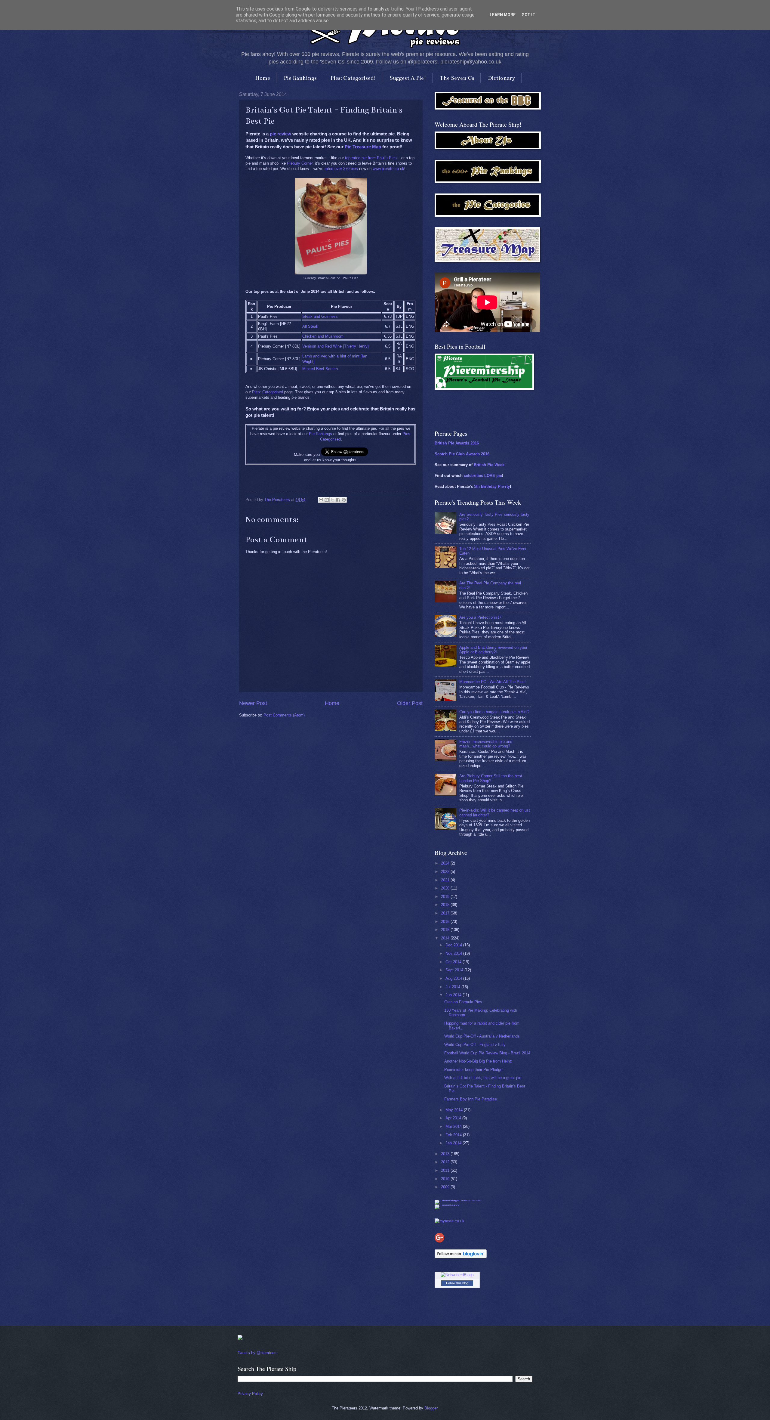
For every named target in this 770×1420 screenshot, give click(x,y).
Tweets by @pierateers (258, 1352)
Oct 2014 (454, 962)
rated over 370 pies (341, 168)
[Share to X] (332, 500)
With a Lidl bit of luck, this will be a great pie (482, 1077)
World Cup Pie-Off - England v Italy (475, 1044)
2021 (446, 880)
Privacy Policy (250, 1393)
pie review (280, 133)
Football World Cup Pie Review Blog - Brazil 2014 (487, 1053)
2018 (446, 904)
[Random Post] (240, 1338)
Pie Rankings (300, 78)
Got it (528, 14)
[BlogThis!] (327, 500)
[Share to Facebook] (338, 500)
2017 (446, 913)
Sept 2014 (454, 970)
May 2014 (454, 1110)
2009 (446, 1187)
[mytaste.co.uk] (449, 1221)
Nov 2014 (454, 953)
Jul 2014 (453, 987)
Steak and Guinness (320, 316)
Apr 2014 (453, 1118)
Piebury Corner (300, 163)
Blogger (430, 1408)
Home (262, 78)
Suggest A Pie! (408, 78)
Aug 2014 (454, 978)
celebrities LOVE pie (483, 475)
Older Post (410, 703)
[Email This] (321, 500)
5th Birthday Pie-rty (492, 486)
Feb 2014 (454, 1135)
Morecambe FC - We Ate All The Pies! (492, 681)
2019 (446, 896)
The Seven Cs (457, 78)
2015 (446, 929)
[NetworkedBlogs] (457, 1275)
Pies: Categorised (267, 392)
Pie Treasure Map (363, 146)
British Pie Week (489, 465)
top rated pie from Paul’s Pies (371, 158)
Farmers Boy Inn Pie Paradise (470, 1099)
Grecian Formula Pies (463, 1002)
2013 (446, 1154)
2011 (446, 1170)
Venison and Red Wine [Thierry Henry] (335, 346)
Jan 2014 (454, 1143)
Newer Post (253, 703)
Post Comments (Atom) (284, 715)
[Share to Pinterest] (344, 500)
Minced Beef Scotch (320, 369)
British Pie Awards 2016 (457, 443)
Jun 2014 (454, 995)
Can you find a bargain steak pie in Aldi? (494, 712)
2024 (446, 863)
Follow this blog (457, 1283)
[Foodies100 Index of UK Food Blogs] (459, 1199)
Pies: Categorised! (353, 78)
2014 (446, 938)
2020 (446, 888)
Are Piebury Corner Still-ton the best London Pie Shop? (490, 778)
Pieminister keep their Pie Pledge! (474, 1069)
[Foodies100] (447, 1204)
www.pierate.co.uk (388, 168)
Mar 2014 (454, 1126)
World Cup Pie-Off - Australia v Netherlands (482, 1036)
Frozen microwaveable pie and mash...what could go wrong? (485, 743)
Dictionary (501, 78)
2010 (446, 1179)
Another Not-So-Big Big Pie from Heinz (478, 1061)
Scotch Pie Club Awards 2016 (462, 454)
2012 (446, 1162)
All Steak (310, 326)
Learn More (503, 14)
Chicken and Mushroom (322, 336)
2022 (446, 871)
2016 (446, 921)
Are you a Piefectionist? (480, 617)
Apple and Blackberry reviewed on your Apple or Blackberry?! (493, 649)
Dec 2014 (454, 945)
